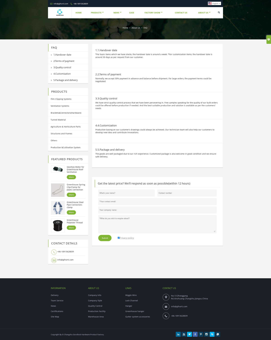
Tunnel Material (58, 119)
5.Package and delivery (65, 80)
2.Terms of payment (63, 61)
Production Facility (96, 311)
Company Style (95, 300)
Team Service (57, 300)
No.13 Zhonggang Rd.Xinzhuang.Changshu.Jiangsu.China (189, 297)
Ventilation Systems (60, 106)
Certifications (57, 311)
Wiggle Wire (131, 295)
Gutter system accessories (137, 316)
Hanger (128, 306)
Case (131, 12)
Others (54, 140)
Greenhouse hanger (134, 311)
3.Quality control (62, 67)
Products (96, 12)
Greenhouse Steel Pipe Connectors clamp (75, 205)
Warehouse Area (96, 316)
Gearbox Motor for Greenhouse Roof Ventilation (75, 169)
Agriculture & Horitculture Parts (66, 126)
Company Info (94, 295)
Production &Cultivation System (65, 147)
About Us (203, 12)
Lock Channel (131, 300)
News (116, 12)
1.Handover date (62, 54)
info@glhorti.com (61, 3)
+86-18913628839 (81, 3)
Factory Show (152, 12)
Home (79, 12)
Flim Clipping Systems (61, 99)
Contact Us (181, 12)
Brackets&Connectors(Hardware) (66, 112)
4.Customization (62, 73)
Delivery (54, 295)
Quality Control (95, 306)
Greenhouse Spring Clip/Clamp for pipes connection (76, 187)
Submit (105, 238)
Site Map (55, 316)
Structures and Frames (61, 133)
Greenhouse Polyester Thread (75, 221)
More (71, 177)
